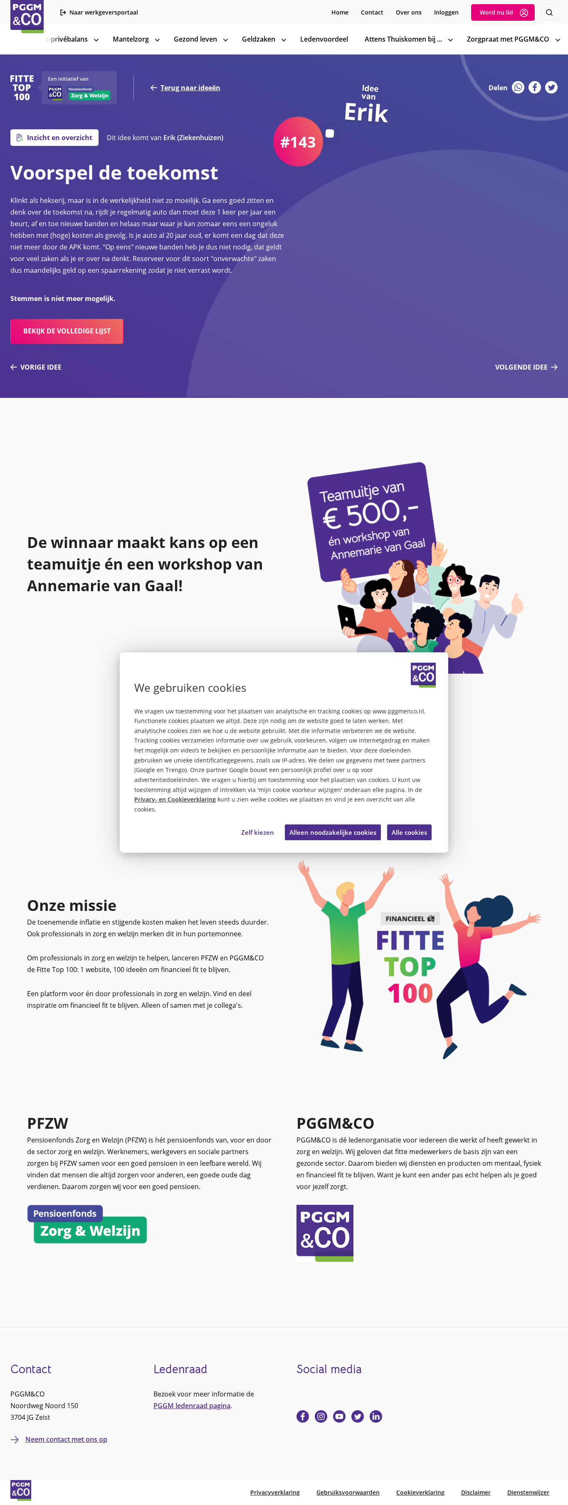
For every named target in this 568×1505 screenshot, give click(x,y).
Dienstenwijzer (528, 1492)
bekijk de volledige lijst (67, 331)
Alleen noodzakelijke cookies (332, 832)
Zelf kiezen (257, 832)
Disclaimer (476, 1492)
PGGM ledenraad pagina (191, 1405)
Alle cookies (409, 832)
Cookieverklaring (420, 1492)
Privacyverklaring (275, 1492)
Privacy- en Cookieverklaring (175, 799)
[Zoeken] (549, 12)
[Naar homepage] (27, 16)
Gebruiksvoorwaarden (348, 1492)
